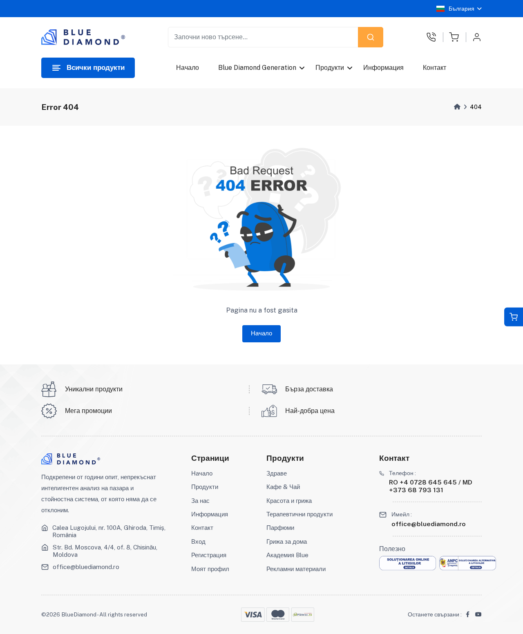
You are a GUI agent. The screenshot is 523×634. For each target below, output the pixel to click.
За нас (200, 500)
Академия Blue (287, 554)
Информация (384, 67)
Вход (198, 541)
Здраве (276, 473)
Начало (187, 67)
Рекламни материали (296, 568)
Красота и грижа (289, 500)
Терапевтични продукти (299, 514)
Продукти (330, 67)
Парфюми (280, 527)
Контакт (435, 67)
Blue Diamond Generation (257, 67)
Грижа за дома (286, 541)
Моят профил (210, 568)
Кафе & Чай (283, 486)
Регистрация (208, 554)
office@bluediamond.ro (86, 566)
